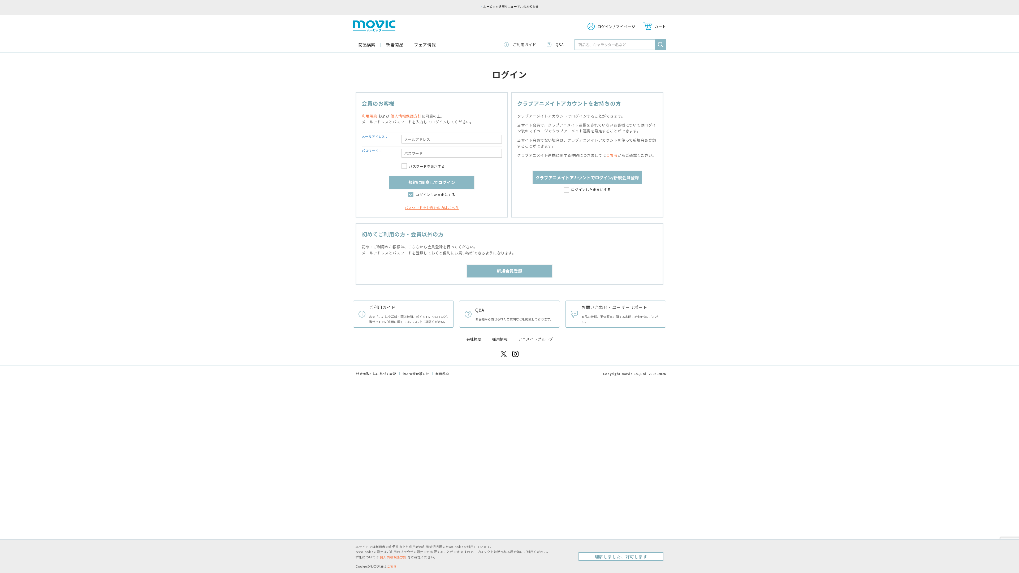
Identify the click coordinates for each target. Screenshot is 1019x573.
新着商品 (394, 44)
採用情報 (500, 339)
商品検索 (366, 44)
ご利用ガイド (524, 44)
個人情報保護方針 (406, 116)
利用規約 (369, 116)
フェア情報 (425, 44)
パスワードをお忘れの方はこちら (432, 207)
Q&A (560, 44)
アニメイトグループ (535, 339)
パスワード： (372, 150)
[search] (660, 44)
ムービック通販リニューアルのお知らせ (510, 6)
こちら (612, 155)
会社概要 (474, 339)
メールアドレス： (375, 136)
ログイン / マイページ (616, 26)
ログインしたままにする (435, 194)
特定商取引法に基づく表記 (376, 373)
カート (660, 26)
